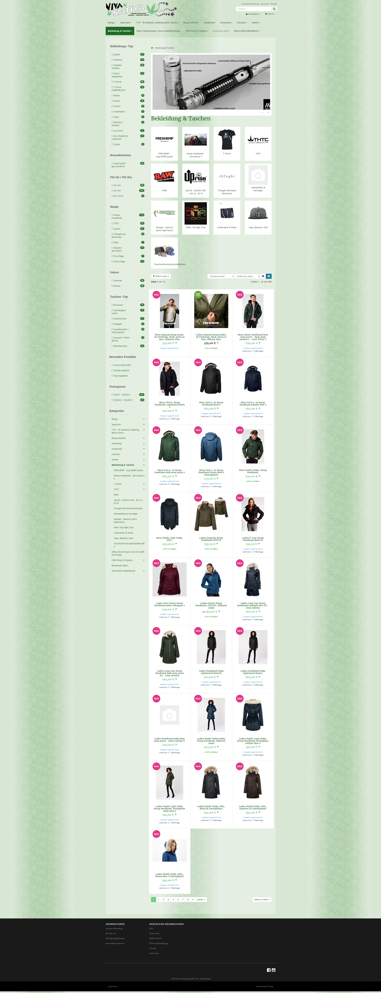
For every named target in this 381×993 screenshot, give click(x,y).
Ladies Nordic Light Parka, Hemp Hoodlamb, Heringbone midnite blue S (252, 734)
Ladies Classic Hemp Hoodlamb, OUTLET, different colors (211, 598)
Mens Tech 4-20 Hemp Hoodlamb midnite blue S (253, 396)
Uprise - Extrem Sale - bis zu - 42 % (196, 185)
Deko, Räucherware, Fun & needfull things (158, 30)
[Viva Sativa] (147, 9)
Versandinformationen (115, 936)
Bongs (111, 22)
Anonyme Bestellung (250, 4)
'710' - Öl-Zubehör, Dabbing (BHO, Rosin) (156, 22)
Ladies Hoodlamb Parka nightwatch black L (253, 665)
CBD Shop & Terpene (196, 30)
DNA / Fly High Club (196, 220)
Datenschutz (154, 926)
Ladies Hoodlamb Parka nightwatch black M (211, 665)
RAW (164, 183)
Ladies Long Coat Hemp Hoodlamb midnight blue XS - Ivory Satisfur (253, 598)
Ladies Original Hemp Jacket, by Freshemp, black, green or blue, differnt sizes (211, 330)
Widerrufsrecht (155, 931)
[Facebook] (269, 963)
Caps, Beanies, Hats (258, 220)
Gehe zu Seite (261, 892)
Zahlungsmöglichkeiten (115, 931)
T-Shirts (227, 146)
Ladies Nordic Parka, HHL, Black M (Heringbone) (211, 800)
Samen (255, 22)
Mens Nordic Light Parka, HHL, (169, 532)
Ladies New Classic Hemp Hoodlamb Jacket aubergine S (169, 597)
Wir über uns (111, 926)
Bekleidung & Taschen (119, 30)
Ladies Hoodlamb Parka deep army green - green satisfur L (169, 732)
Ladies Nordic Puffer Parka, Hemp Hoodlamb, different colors (211, 734)
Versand (207, 972)
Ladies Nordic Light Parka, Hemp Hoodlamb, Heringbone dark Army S (169, 801)
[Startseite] (152, 48)
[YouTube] (273, 963)
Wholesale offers (221, 30)
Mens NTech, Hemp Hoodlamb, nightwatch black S (170, 398)
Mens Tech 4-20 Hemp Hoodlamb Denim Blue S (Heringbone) (211, 465)
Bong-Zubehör (190, 22)
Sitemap (152, 941)
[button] (263, 269)
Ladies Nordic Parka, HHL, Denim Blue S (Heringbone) (169, 868)
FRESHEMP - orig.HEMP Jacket (164, 148)
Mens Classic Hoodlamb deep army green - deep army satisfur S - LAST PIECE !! (253, 330)
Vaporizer (125, 22)
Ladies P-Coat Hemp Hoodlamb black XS (253, 532)
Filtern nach (161, 269)
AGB (151, 921)
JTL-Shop (269, 979)
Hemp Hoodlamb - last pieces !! (196, 148)
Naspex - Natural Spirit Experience (164, 222)
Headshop (209, 22)
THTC (258, 146)
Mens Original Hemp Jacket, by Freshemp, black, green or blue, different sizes (169, 330)
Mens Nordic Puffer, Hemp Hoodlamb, (253, 464)
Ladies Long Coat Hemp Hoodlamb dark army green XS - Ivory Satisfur (169, 666)
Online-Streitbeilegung (158, 936)
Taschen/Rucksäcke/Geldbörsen (170, 257)
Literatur (241, 22)
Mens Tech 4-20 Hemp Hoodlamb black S (211, 396)
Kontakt (274, 4)
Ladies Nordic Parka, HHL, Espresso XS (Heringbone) (253, 800)
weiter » (201, 892)
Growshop (225, 22)
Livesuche (265, 4)
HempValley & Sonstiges (258, 182)
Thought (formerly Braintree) (227, 185)
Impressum (154, 946)
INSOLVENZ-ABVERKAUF (246, 30)
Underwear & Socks (227, 220)
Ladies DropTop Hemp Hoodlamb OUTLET (211, 532)
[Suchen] (274, 8)
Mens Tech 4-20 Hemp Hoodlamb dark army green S (169, 464)
